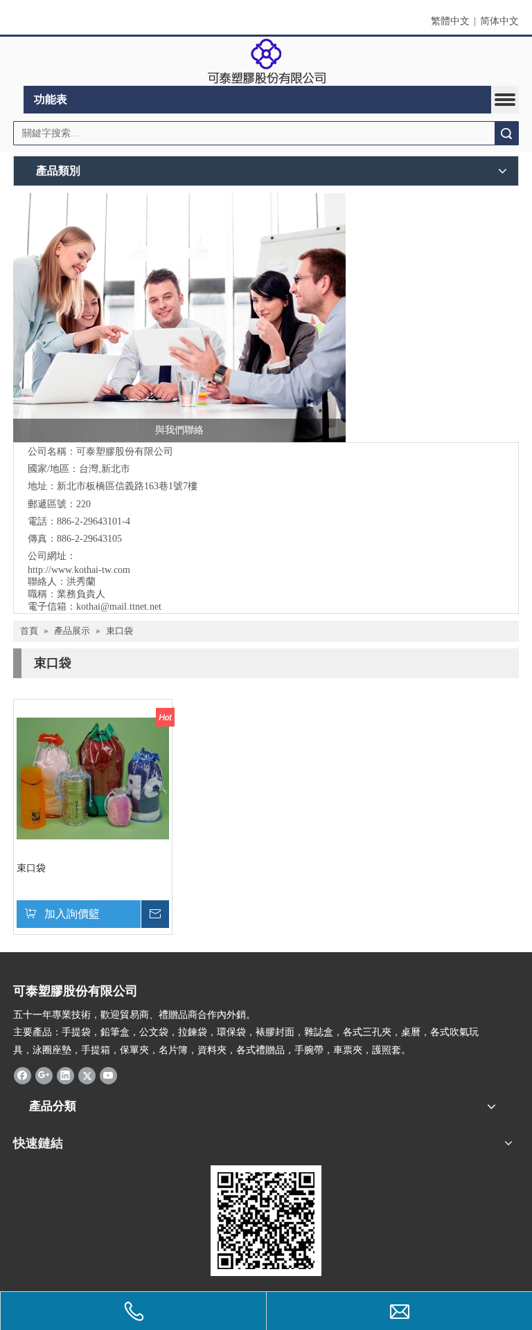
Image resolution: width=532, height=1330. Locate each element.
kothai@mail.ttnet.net (118, 606)
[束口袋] (93, 777)
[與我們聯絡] (179, 317)
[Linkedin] (65, 1075)
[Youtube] (108, 1075)
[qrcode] (266, 1220)
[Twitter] (87, 1075)
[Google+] (44, 1075)
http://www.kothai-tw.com (79, 570)
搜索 (506, 133)
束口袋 (31, 868)
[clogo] (266, 61)
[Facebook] (22, 1075)
